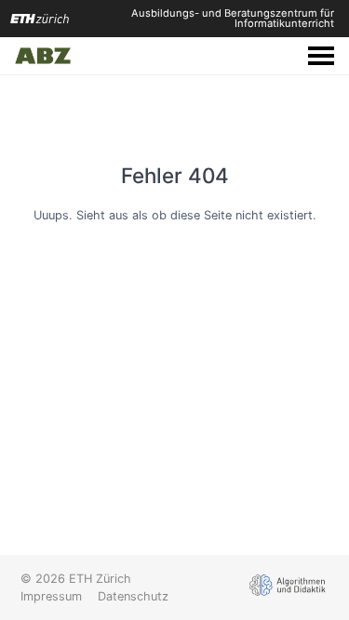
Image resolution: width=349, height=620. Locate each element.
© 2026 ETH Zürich (75, 579)
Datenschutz (133, 596)
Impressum (51, 596)
